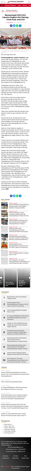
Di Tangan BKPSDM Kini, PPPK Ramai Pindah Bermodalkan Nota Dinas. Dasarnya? (24, 283)
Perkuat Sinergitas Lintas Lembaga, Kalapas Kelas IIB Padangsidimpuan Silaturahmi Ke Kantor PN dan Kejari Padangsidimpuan (18, 214)
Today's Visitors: (8, 427)
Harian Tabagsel (7, 466)
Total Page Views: (9, 433)
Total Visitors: (7, 431)
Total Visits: (7, 429)
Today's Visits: (8, 426)
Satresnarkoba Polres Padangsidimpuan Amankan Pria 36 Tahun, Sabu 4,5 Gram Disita (18, 245)
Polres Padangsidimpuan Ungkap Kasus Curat (19, 253)
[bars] (28, 2)
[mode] (4, 2)
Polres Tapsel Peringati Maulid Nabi (10, 284)
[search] (2, 2)
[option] (10, 278)
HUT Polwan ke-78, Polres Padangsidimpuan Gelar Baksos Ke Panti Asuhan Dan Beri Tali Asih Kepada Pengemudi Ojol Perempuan (19, 261)
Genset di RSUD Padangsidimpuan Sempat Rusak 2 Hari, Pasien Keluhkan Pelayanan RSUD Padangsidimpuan (19, 206)
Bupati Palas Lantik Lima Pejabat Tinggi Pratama (16, 297)
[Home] (2, 5)
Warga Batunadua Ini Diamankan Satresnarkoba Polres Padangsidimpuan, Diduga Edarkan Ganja (17, 339)
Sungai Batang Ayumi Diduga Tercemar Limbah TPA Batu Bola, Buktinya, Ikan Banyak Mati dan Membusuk (19, 238)
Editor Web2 (10, 22)
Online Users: (7, 424)
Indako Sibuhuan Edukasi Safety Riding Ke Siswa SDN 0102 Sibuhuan (17, 353)
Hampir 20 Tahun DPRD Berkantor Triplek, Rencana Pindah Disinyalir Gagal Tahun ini (17, 324)
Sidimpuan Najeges (11, 10)
